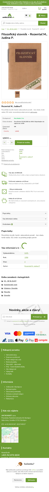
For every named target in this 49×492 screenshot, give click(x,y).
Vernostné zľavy (11, 355)
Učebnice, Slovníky (11, 288)
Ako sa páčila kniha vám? (23, 102)
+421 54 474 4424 (7, 8)
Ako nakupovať (11, 369)
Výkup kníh (9, 372)
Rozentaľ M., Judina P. (26, 157)
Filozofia (7, 292)
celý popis (33, 112)
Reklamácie (10, 399)
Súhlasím (31, 480)
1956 (20, 153)
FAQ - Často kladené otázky (15, 367)
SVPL (21, 151)
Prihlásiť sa (37, 317)
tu (33, 487)
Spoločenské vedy (10, 285)
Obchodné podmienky (13, 392)
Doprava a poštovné (13, 357)
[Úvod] (11, 16)
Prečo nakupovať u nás (13, 360)
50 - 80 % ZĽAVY (12, 29)
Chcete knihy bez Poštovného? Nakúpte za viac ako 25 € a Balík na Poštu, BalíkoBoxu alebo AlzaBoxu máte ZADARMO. (24, 3)
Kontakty (9, 374)
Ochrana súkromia (12, 396)
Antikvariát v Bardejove (14, 387)
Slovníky (7, 295)
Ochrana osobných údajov (14, 394)
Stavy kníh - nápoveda (13, 364)
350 (20, 159)
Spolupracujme (11, 389)
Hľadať (42, 23)
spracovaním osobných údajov (20, 321)
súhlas (33, 470)
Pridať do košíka (23, 142)
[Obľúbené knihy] (26, 15)
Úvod (2, 29)
